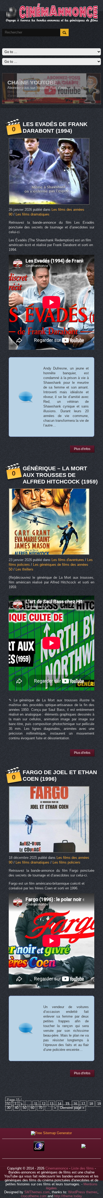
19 (99, 1104)
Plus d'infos (58, 88)
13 (51, 1104)
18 (91, 1104)
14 (59, 1104)
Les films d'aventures (68, 560)
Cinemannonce (56, 1168)
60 (32, 1108)
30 (9, 1108)
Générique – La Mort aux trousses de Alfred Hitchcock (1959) (60, 475)
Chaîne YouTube (32, 82)
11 (36, 1104)
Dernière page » (72, 1108)
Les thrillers (24, 569)
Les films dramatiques (32, 214)
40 (16, 1108)
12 (43, 1104)
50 (24, 1108)
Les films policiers (66, 862)
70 (40, 1108)
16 (75, 1104)
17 (83, 1104)
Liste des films (82, 1168)
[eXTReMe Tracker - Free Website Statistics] (39, 1150)
